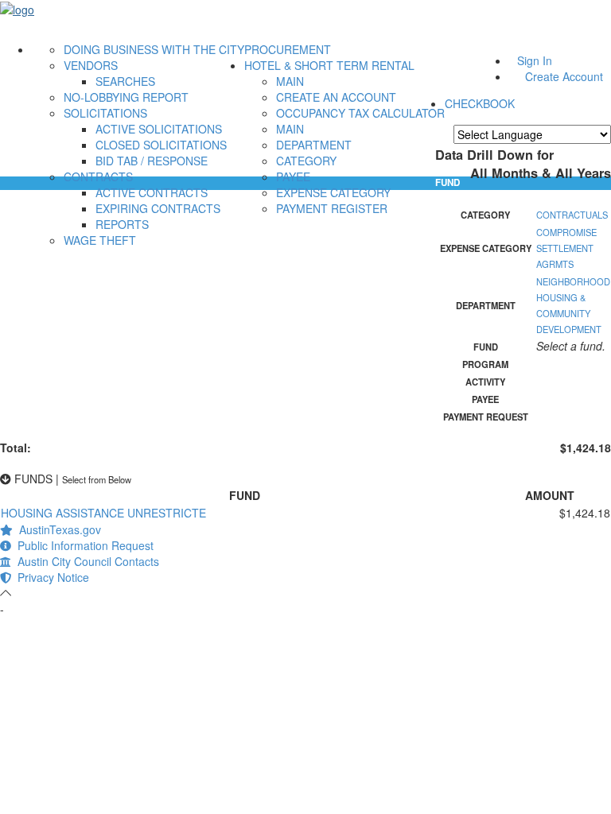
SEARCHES (125, 81)
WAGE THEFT (100, 240)
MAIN (290, 81)
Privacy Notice (50, 577)
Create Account (564, 76)
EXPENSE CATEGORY (333, 192)
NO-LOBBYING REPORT (126, 97)
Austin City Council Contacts (85, 561)
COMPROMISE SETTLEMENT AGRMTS (566, 248)
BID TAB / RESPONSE (151, 161)
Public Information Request (82, 545)
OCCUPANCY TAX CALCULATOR (360, 113)
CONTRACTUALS (572, 214)
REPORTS (122, 224)
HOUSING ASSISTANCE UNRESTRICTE (103, 513)
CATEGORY (306, 161)
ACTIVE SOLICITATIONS (158, 129)
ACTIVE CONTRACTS (151, 192)
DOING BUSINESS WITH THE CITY (154, 49)
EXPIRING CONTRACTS (157, 208)
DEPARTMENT (314, 145)
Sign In (534, 60)
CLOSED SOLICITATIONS (161, 145)
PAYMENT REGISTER (331, 208)
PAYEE (293, 176)
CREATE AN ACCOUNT (336, 97)
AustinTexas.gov (57, 529)
